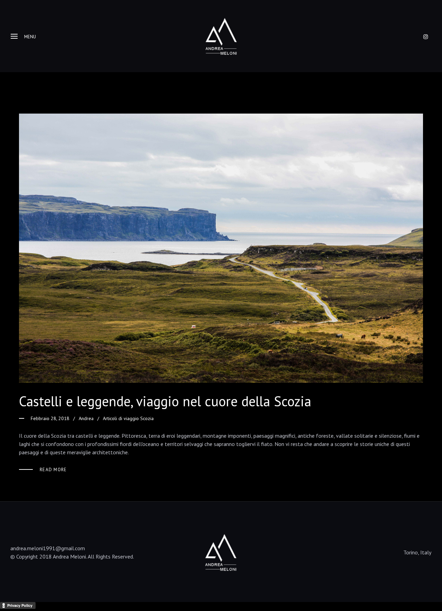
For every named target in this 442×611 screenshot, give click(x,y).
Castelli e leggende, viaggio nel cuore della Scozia (165, 401)
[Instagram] (425, 36)
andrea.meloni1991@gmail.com (47, 548)
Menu (30, 37)
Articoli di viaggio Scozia (128, 418)
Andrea (86, 418)
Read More (53, 470)
